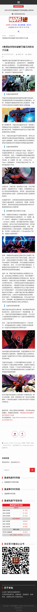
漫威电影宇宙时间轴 (11, 482)
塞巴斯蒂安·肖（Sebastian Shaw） (23, 445)
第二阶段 (25, 513)
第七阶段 (25, 532)
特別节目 (20, 535)
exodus (6, 443)
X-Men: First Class (15, 443)
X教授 (23, 443)
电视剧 (15, 535)
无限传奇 (16, 507)
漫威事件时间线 (9, 493)
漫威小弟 (20, 54)
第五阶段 (25, 524)
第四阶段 (25, 521)
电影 (11, 535)
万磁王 (28, 443)
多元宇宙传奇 (16, 518)
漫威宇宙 (5, 447)
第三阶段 (25, 516)
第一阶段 (25, 510)
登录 (18, 462)
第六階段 (25, 526)
